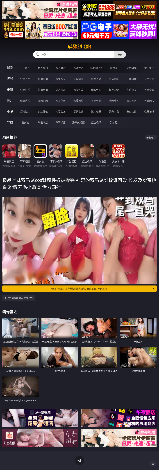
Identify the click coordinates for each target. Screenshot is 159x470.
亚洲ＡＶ (25, 79)
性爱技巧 (149, 111)
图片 (10, 100)
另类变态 (149, 89)
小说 (10, 111)
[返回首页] (153, 463)
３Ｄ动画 (78, 79)
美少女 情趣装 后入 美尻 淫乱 (19, 297)
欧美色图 (61, 100)
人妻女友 (61, 111)
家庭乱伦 (43, 111)
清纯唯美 (114, 100)
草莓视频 (61, 122)
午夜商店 (43, 122)
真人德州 (43, 68)
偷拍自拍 (43, 89)
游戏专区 (78, 68)
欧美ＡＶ (61, 79)
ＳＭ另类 (149, 79)
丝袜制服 (114, 79)
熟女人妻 (96, 79)
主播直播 (131, 79)
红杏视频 (96, 122)
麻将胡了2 (96, 68)
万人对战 (61, 68)
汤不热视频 (78, 122)
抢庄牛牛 (149, 68)
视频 (10, 79)
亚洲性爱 (25, 89)
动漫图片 (78, 100)
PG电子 (25, 68)
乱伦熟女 (131, 89)
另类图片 (149, 100)
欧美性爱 (78, 89)
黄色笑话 (131, 111)
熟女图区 (131, 100)
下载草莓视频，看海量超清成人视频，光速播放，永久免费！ (79, 288)
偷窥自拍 (25, 100)
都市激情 (25, 111)
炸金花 (114, 68)
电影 (10, 90)
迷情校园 (96, 111)
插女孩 (25, 122)
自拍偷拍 (43, 79)
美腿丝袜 (96, 100)
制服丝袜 (96, 89)
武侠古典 (78, 111)
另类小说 (114, 111)
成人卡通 (61, 89)
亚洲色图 (43, 100)
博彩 (10, 68)
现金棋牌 (131, 68)
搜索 (119, 54)
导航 (10, 122)
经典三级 (114, 89)
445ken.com (79, 46)
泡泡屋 (114, 122)
